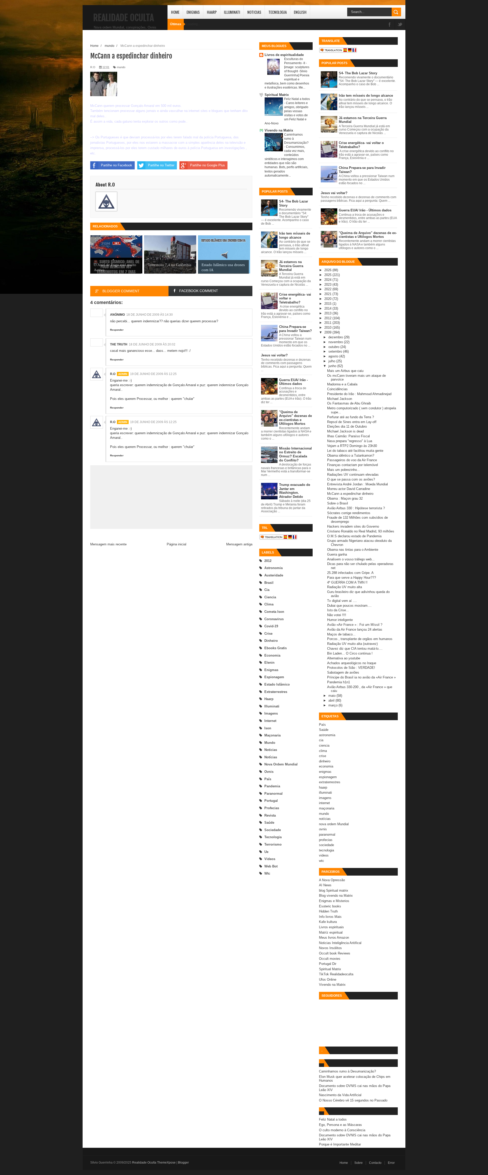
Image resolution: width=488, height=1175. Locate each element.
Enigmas (193, 12)
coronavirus (274, 619)
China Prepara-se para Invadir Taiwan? (295, 329)
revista (270, 815)
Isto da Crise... (338, 610)
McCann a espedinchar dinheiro (350, 494)
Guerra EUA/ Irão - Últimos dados (293, 382)
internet (270, 721)
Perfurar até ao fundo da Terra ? (350, 417)
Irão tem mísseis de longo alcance (294, 235)
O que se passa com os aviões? (351, 479)
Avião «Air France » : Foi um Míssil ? (354, 625)
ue (266, 852)
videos (269, 859)
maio (332, 696)
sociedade (272, 830)
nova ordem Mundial (281, 764)
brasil (268, 583)
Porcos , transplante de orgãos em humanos (359, 639)
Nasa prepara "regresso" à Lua (349, 441)
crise (268, 633)
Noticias (254, 12)
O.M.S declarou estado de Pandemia (354, 536)
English (300, 12)
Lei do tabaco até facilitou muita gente (355, 451)
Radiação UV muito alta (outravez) (352, 644)
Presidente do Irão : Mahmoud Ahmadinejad (359, 394)
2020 (328, 299)
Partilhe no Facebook (116, 165)
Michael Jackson (339, 399)
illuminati (271, 706)
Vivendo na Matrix (279, 130)
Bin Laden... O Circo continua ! (350, 653)
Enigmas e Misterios (334, 901)
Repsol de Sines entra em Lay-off (351, 422)
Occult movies (329, 959)
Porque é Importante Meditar (340, 1144)
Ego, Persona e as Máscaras (340, 1125)
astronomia (273, 568)
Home (175, 12)
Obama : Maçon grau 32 (345, 498)
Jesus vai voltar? (274, 355)
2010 (328, 327)
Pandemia (272, 786)
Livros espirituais (331, 927)
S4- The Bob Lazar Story (358, 73)
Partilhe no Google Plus (207, 165)
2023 (328, 284)
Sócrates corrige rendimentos (348, 513)
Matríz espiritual (331, 932)
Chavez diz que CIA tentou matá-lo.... (355, 648)
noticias (270, 750)
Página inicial (176, 544)
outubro (334, 347)
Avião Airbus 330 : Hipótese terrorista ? (356, 508)
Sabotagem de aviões (343, 672)
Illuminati (232, 12)
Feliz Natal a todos (297, 99)
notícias (270, 757)
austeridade (273, 575)
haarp (268, 699)
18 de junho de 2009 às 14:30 (149, 314)
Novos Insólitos (330, 948)
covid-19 (271, 626)
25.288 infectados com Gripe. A (350, 573)
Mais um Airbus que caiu (345, 371)
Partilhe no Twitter (161, 165)
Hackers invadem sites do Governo (353, 526)
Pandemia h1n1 (338, 682)
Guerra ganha (337, 554)
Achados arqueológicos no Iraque (351, 663)
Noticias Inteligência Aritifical (340, 943)
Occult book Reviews (334, 953)
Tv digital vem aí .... (342, 601)
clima (268, 604)
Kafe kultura (328, 922)
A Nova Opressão (332, 880)
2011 (328, 323)
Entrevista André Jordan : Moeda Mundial (357, 484)
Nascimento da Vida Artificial (340, 1095)
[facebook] (390, 24)
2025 (328, 275)
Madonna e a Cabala (342, 384)
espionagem (274, 677)
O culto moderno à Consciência (342, 1130)
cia (266, 590)
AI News (325, 885)
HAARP (212, 12)
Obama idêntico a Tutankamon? (350, 455)
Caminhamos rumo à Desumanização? (347, 1071)
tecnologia (273, 837)
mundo (269, 743)
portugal (271, 801)
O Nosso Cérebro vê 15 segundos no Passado (353, 1100)
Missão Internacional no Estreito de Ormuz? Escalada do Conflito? (295, 454)
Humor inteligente (340, 620)
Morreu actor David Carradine (348, 489)
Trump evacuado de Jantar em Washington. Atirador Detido (294, 491)
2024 (328, 280)
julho (332, 361)
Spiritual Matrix (277, 95)
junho (332, 366)
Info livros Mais (330, 917)
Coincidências (337, 389)
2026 (328, 270)
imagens (271, 713)
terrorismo (273, 844)
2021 (328, 294)
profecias (271, 808)
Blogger (183, 1162)
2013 (328, 313)
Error (391, 1163)
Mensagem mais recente (108, 544)
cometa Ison (274, 612)
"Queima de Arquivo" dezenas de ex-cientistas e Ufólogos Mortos (295, 418)
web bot (271, 866)
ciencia (270, 597)
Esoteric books (330, 906)
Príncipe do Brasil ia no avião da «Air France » (361, 677)
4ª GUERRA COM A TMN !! (347, 582)
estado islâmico (277, 684)
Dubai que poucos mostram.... (349, 605)
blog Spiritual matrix (333, 890)
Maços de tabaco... (341, 634)
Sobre (358, 1163)
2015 (328, 304)
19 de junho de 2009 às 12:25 (153, 374)
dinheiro (271, 641)
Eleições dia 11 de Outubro (347, 426)
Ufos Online (327, 979)
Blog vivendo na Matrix (336, 895)
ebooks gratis (275, 648)
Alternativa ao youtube (343, 658)
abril (332, 700)
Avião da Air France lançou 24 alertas (354, 629)
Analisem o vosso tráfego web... (351, 559)
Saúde (269, 822)
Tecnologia (277, 12)
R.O (112, 374)
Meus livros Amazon (334, 937)
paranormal (273, 793)
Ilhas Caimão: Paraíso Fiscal (348, 436)
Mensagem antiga (239, 544)
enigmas (271, 670)
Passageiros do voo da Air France (352, 460)
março (333, 705)
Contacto (375, 1163)
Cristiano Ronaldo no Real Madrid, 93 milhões (360, 531)
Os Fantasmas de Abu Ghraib (349, 403)
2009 (328, 332)
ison (267, 728)
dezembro (336, 337)
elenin (269, 662)
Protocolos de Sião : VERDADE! (351, 668)
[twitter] (400, 24)
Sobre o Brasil (337, 503)
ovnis (268, 772)
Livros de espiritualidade (284, 55)
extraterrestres (275, 692)
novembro (336, 342)
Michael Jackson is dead (345, 431)
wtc (267, 873)
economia (272, 655)
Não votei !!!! (336, 615)
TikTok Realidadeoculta (336, 974)
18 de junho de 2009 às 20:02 (152, 344)
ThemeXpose (166, 1162)
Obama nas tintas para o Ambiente (352, 550)
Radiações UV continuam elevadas (353, 474)
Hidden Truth (328, 911)
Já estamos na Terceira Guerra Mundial (291, 266)
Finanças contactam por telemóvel (352, 465)
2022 (328, 289)
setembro (335, 351)
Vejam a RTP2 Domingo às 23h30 (352, 446)
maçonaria (272, 735)
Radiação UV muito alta (344, 587)
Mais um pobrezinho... (343, 470)
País (267, 779)
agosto (333, 356)
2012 (267, 561)
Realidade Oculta (123, 17)
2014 (328, 308)
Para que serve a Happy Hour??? (351, 577)
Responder (117, 329)
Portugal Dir (327, 964)
